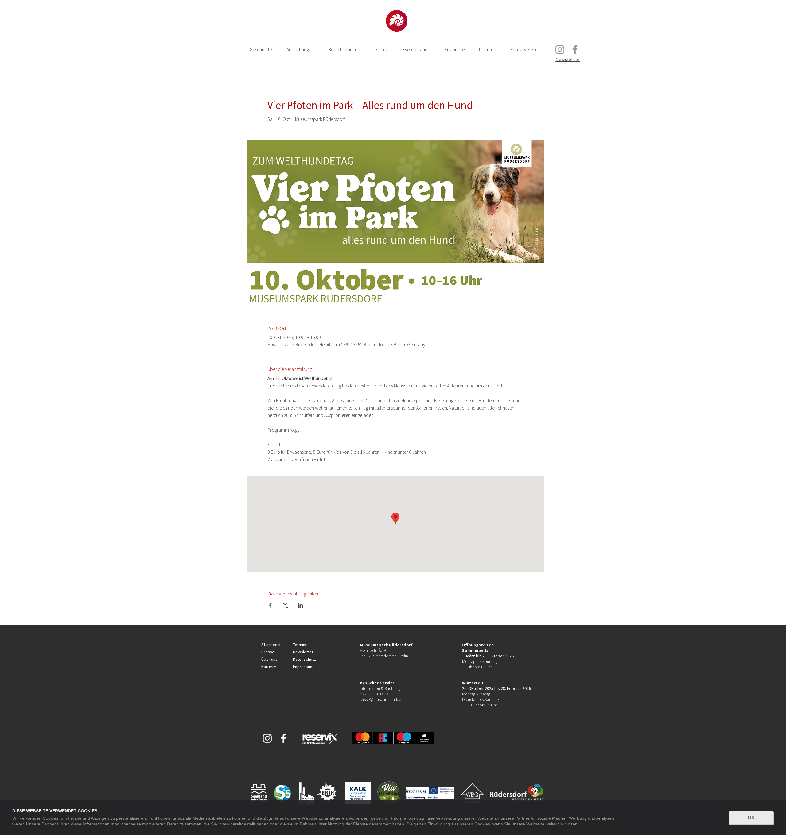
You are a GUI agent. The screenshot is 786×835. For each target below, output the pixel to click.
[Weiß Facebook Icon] (284, 738)
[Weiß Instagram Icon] (267, 738)
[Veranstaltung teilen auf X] (285, 605)
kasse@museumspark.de (381, 699)
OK (751, 817)
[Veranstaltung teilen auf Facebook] (270, 605)
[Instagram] (560, 50)
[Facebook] (575, 50)
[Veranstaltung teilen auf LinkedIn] (300, 605)
